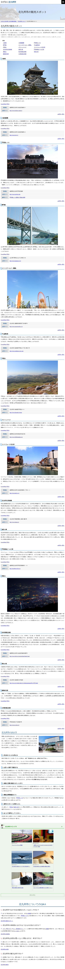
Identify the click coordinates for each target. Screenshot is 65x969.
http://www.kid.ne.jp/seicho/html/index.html (20, 656)
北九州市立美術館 (7, 49)
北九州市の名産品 (5, 934)
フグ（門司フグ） (7, 928)
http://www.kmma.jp (14, 522)
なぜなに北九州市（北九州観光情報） (9, 21)
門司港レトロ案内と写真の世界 (17, 197)
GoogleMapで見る (5, 104)
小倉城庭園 (21, 42)
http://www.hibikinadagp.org (16, 437)
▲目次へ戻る (61, 114)
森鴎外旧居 (6, 54)
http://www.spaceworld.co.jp (16, 326)
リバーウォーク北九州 (39, 47)
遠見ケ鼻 (21, 49)
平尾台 (4, 47)
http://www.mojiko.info (15, 194)
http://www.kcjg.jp (14, 135)
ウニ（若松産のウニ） (18, 928)
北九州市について (22, 21)
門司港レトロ (37, 42)
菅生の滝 (36, 51)
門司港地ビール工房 (39, 49)
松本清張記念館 (22, 51)
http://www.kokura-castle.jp (16, 110)
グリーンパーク (22, 47)
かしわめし (17, 931)
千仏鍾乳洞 (37, 45)
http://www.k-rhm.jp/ (14, 725)
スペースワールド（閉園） (25, 45)
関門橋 (4, 45)
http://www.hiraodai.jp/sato (16, 412)
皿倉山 (4, 51)
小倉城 (4, 42)
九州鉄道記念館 (22, 54)
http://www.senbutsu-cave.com (16, 351)
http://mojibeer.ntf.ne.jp (15, 568)
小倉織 (47, 928)
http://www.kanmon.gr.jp (15, 261)
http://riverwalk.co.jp (14, 493)
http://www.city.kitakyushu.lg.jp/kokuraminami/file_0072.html (24, 683)
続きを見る (32, 895)
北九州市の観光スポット (7, 921)
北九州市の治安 (5, 949)
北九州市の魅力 (5, 964)
